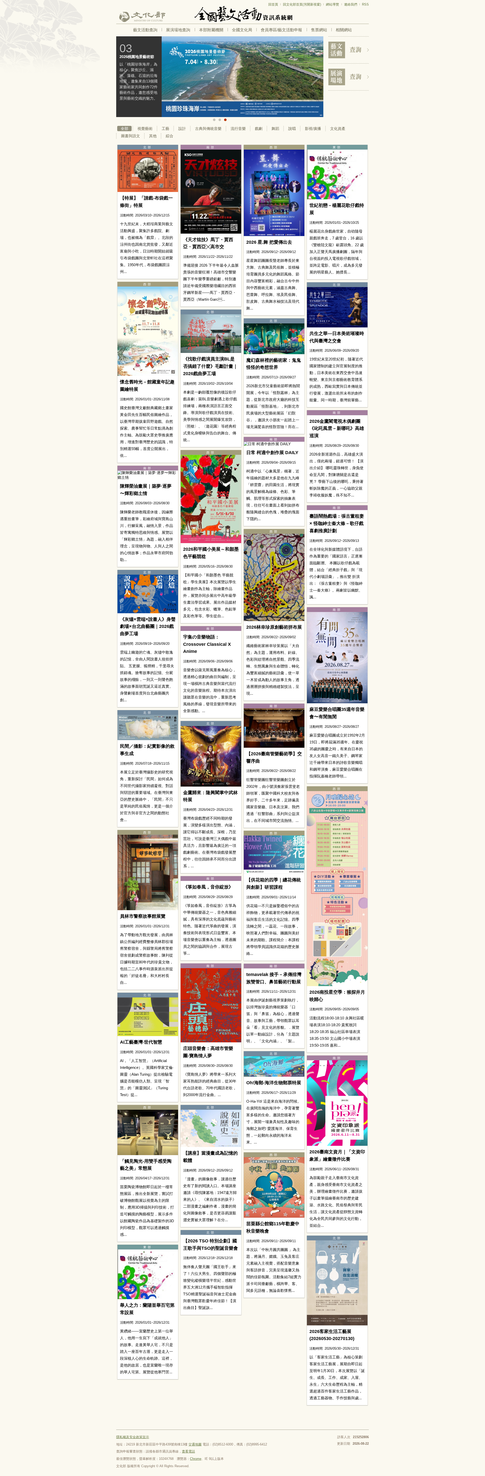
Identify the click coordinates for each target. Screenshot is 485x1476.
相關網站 (344, 30)
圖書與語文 (130, 136)
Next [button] (315, 77)
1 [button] (214, 120)
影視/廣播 (313, 128)
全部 (124, 128)
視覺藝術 (145, 128)
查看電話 (188, 1451)
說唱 (292, 128)
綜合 (169, 136)
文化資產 (337, 128)
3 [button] (225, 120)
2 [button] (220, 120)
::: (117, 2)
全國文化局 (242, 30)
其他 (153, 136)
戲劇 (258, 128)
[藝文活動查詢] (348, 50)
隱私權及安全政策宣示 (132, 1437)
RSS (365, 4)
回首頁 (273, 4)
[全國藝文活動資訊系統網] (242, 14)
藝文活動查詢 (145, 30)
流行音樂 (238, 128)
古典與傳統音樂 (208, 128)
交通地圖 (195, 1444)
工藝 (165, 128)
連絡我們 (350, 4)
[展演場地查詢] (348, 77)
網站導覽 (332, 4)
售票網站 (319, 30)
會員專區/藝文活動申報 (281, 30)
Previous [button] (123, 77)
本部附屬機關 (211, 30)
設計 (182, 128)
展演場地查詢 (178, 30)
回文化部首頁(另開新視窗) (302, 4)
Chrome (195, 1459)
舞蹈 (275, 128)
